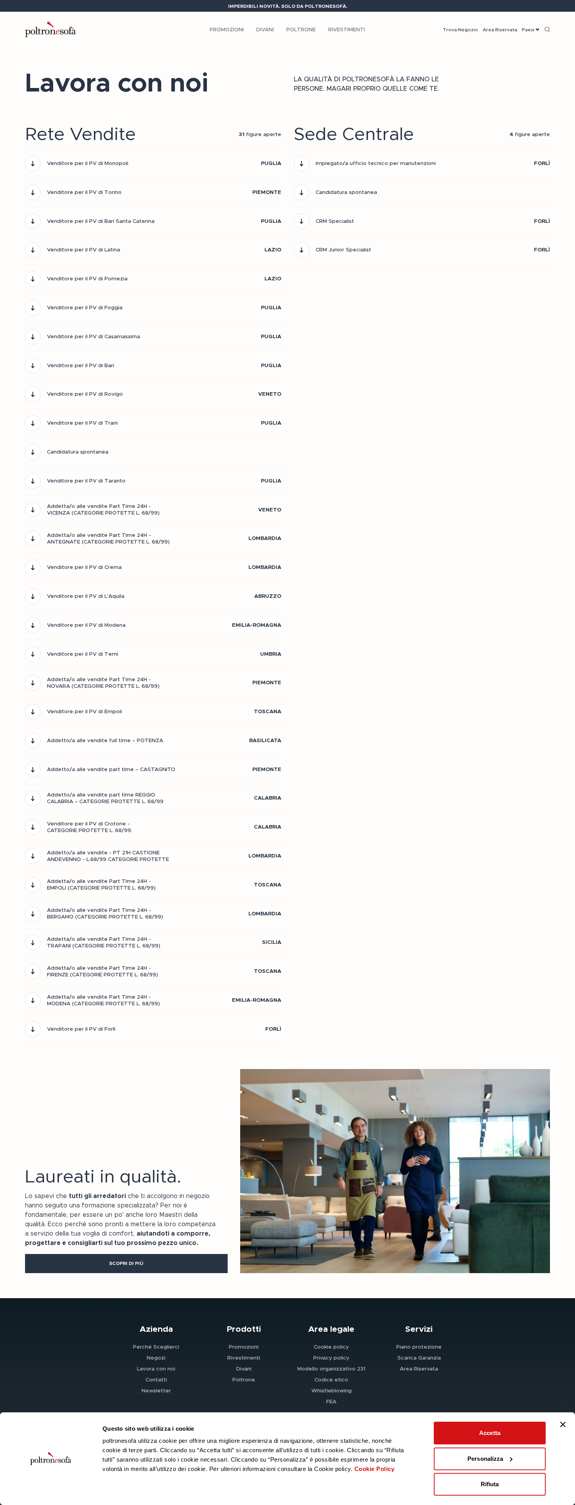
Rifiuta (490, 1484)
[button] (126, 1263)
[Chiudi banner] (563, 1424)
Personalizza (485, 1458)
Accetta (489, 1433)
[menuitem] (227, 29)
